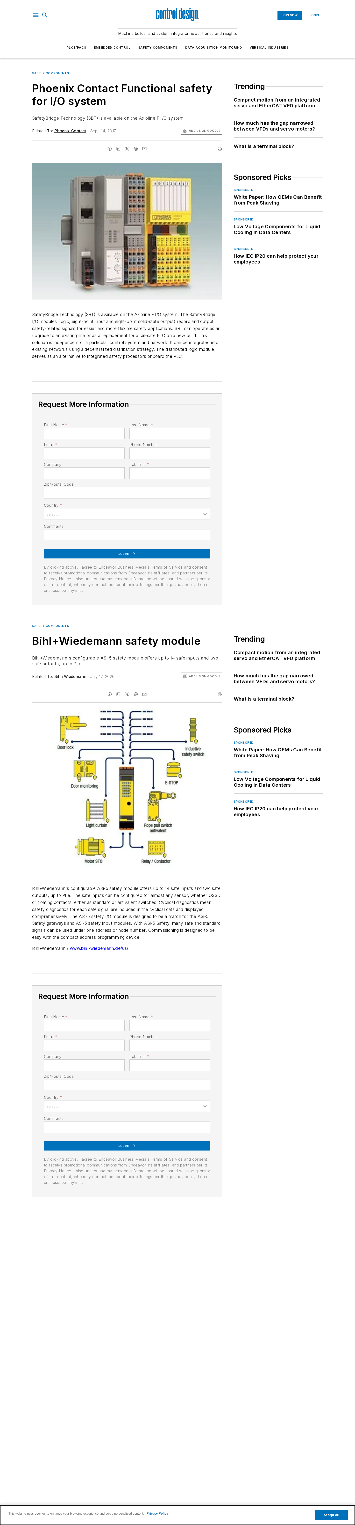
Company (53, 464)
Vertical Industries (269, 47)
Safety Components (157, 47)
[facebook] (109, 148)
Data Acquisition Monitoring (213, 47)
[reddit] (135, 148)
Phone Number (143, 444)
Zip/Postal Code (59, 484)
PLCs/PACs (76, 47)
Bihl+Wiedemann (70, 676)
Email (50, 444)
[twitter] (127, 148)
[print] (219, 148)
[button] (35, 15)
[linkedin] (118, 148)
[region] (177, 1515)
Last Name (141, 424)
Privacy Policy (157, 1513)
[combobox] (127, 514)
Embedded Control (112, 47)
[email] (144, 148)
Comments (54, 526)
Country (53, 505)
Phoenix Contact (70, 130)
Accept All (331, 1515)
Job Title (139, 464)
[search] (45, 15)
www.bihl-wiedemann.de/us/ (99, 948)
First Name (55, 424)
